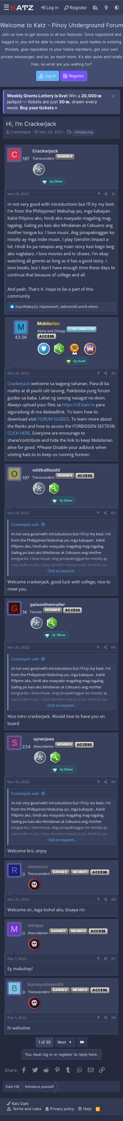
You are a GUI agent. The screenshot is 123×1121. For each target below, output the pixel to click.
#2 (113, 373)
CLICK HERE (18, 433)
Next (62, 1042)
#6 (113, 899)
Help (87, 1108)
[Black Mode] (117, 7)
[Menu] (5, 8)
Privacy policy (62, 1108)
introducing (84, 132)
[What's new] (106, 7)
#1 (114, 194)
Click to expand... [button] (61, 570)
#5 (113, 782)
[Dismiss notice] (113, 96)
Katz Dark (20, 1103)
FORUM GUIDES (53, 419)
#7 (113, 958)
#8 (113, 1017)
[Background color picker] (95, 7)
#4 (113, 647)
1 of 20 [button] (44, 1042)
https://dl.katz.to (78, 404)
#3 (113, 513)
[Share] (106, 194)
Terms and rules (27, 1108)
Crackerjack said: (25, 524)
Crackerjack (20, 132)
